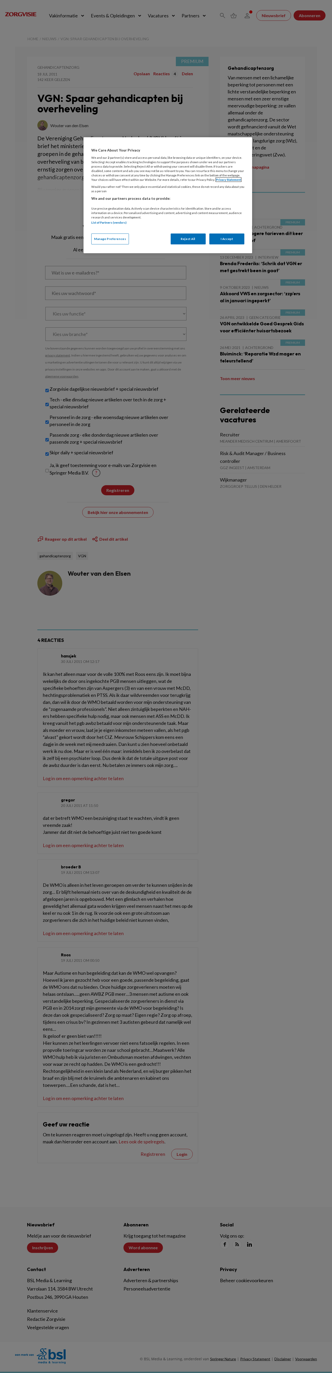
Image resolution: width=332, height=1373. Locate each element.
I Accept (227, 239)
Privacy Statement (228, 179)
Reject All (188, 239)
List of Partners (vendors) (109, 222)
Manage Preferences (110, 239)
